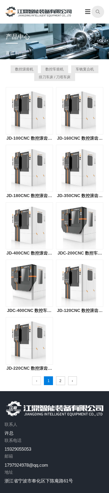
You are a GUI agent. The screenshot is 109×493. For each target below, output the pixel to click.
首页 (10, 52)
